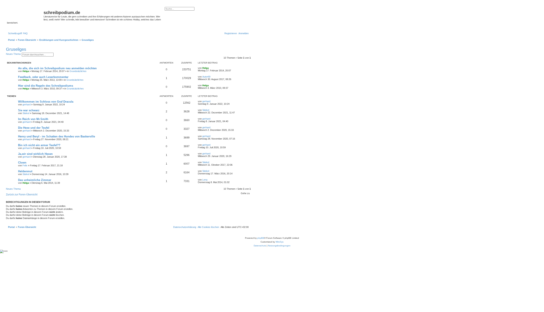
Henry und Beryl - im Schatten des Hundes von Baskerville (56, 136)
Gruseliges (16, 49)
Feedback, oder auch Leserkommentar (43, 77)
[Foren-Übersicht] (25, 14)
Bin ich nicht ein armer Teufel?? (39, 145)
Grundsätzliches (77, 71)
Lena (204, 179)
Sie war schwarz (29, 110)
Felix (25, 165)
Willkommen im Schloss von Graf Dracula (45, 101)
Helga (26, 71)
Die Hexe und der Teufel (33, 127)
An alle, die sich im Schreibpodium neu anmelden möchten (57, 68)
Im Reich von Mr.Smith (33, 119)
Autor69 (206, 76)
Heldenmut (25, 171)
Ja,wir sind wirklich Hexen (35, 153)
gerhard (27, 104)
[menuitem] (25, 33)
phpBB (260, 238)
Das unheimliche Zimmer (34, 180)
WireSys (279, 242)
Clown (22, 162)
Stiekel (26, 113)
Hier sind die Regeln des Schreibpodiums (45, 85)
